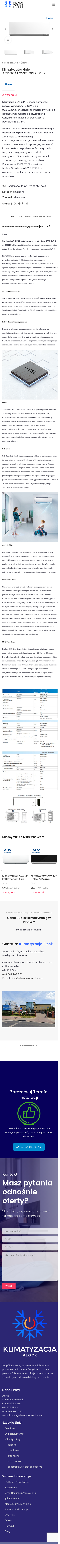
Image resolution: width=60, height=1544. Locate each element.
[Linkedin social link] (23, 204)
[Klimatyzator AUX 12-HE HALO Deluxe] (44, 859)
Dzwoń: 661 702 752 (31, 1147)
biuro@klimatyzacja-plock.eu (27, 978)
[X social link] (15, 204)
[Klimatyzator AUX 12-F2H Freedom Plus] (15, 859)
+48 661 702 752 (12, 974)
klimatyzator (21, 197)
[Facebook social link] (11, 204)
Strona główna (10, 62)
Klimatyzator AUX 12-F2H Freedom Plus (15, 877)
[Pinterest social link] (19, 204)
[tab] (11, 216)
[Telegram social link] (27, 204)
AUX (4, 883)
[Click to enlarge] (8, 39)
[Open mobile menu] (54, 5)
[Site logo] (13, 4)
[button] (5, 29)
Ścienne (25, 62)
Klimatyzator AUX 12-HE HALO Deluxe (44, 877)
